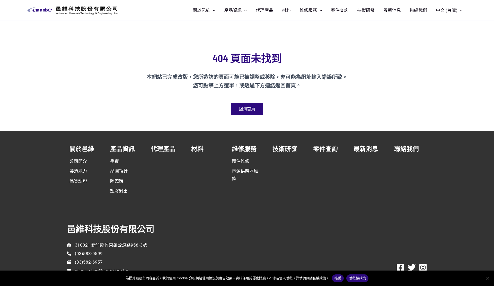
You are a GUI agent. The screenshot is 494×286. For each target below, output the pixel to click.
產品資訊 (233, 10)
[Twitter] (412, 267)
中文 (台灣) (446, 10)
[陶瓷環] (116, 181)
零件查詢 (339, 10)
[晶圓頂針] (119, 171)
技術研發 (366, 10)
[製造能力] (78, 171)
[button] (212, 10)
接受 (337, 278)
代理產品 (264, 10)
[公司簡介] (78, 161)
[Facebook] (400, 267)
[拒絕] (487, 278)
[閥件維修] (240, 161)
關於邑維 (201, 10)
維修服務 (308, 10)
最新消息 (392, 10)
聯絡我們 (418, 10)
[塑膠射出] (119, 191)
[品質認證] (78, 181)
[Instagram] (423, 267)
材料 (286, 10)
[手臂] (114, 161)
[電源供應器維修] (247, 174)
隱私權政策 (357, 278)
